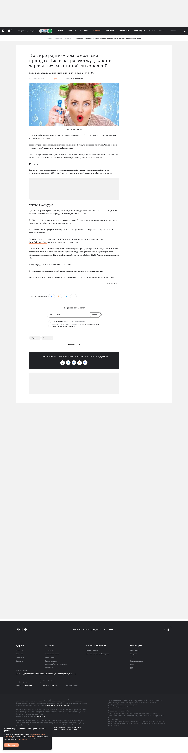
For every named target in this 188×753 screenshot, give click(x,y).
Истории (19, 654)
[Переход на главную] (7, 31)
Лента (60, 31)
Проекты (19, 661)
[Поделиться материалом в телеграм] (66, 296)
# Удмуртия (35, 338)
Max (131, 657)
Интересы (20, 657)
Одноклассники (136, 661)
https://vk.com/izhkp (38, 242)
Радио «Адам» (92, 650)
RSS (131, 668)
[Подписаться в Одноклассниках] (79, 362)
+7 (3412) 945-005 (24, 685)
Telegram (133, 654)
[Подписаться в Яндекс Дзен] (62, 362)
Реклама (152, 31)
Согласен (11, 745)
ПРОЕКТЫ (110, 31)
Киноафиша (124, 31)
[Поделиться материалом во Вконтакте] (51, 296)
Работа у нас (50, 657)
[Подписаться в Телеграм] (68, 362)
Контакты (172, 31)
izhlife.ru (33, 736)
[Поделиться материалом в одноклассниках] (59, 296)
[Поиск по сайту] (184, 31)
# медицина (47, 338)
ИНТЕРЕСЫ (97, 31)
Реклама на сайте (52, 654)
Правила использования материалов (57, 705)
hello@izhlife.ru (72, 686)
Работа (161, 31)
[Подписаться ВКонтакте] (74, 362)
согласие (59, 321)
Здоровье (55, 78)
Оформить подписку (88, 629)
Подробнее (23, 739)
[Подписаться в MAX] (85, 362)
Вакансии (49, 667)
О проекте (49, 650)
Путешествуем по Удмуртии (97, 654)
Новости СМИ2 (74, 344)
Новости (19, 650)
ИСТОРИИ (84, 31)
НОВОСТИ (72, 31)
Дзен (132, 664)
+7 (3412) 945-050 (48, 685)
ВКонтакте (134, 650)
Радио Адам (139, 31)
